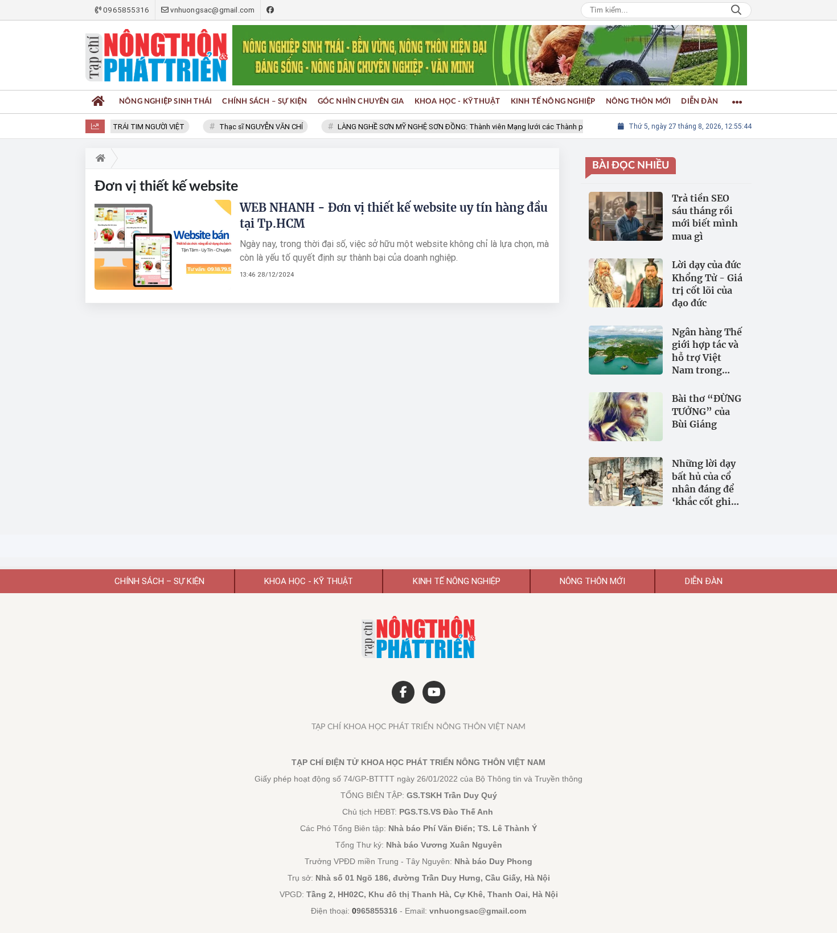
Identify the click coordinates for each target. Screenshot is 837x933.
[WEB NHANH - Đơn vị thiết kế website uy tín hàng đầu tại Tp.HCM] (163, 245)
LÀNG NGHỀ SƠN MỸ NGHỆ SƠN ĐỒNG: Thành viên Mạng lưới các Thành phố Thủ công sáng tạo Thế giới (502, 126)
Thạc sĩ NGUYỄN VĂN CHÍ (252, 126)
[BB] (489, 55)
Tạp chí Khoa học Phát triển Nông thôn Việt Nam (418, 727)
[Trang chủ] (98, 102)
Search (736, 10)
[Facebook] (403, 692)
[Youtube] (433, 692)
